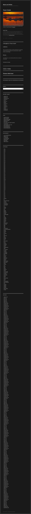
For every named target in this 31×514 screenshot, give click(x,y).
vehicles (5, 284)
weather (5, 287)
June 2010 (5, 502)
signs (4, 267)
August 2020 (6, 373)
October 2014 (6, 447)
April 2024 (5, 326)
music (5, 246)
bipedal (5, 102)
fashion (5, 231)
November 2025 (6, 306)
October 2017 (6, 409)
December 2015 (6, 432)
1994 (4, 174)
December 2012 (6, 470)
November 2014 (6, 446)
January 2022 (6, 355)
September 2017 (6, 410)
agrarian (5, 198)
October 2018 (6, 396)
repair (5, 263)
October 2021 (6, 358)
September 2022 (6, 346)
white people (6, 288)
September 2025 (6, 308)
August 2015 (5, 436)
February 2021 (6, 366)
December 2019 (6, 381)
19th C (5, 179)
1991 (4, 173)
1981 (4, 163)
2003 (4, 183)
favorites (5, 233)
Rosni (5, 266)
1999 (4, 178)
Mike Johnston (6, 141)
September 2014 (6, 448)
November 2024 (6, 319)
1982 (4, 164)
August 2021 (5, 360)
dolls (4, 226)
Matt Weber (5, 140)
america (5, 201)
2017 (4, 194)
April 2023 (5, 339)
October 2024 (6, 320)
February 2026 (6, 303)
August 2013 (5, 462)
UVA (4, 283)
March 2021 (5, 365)
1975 (4, 157)
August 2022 (6, 347)
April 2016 (5, 428)
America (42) (6, 97)
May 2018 (5, 401)
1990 (4, 172)
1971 (4, 153)
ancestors (5, 202)
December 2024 (6, 318)
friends (5, 238)
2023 (4, 197)
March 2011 (5, 492)
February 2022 (6, 354)
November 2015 (6, 433)
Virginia (5, 285)
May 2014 (5, 452)
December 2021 (6, 356)
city (4, 215)
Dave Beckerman (6, 138)
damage (5, 220)
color (4, 216)
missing (5, 245)
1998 (4, 177)
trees (4, 280)
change (5, 213)
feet (4, 234)
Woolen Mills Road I (7, 125)
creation (5, 218)
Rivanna (14, 27)
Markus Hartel (6, 139)
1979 (4, 161)
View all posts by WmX (11, 35)
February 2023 (6, 341)
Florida (5, 237)
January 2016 (6, 431)
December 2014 (6, 445)
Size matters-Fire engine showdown (9, 122)
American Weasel (6, 117)
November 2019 (6, 382)
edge (4, 227)
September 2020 (6, 372)
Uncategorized (6, 281)
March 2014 (5, 454)
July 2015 (5, 437)
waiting (5, 286)
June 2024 (5, 324)
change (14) (5, 103)
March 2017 (5, 416)
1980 (4, 162)
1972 (4, 154)
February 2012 (6, 481)
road (4, 265)
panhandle (5, 253)
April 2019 (5, 390)
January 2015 (6, 444)
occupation (5, 252)
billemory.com (6, 136)
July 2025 (5, 310)
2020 (4, 196)
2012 (4, 192)
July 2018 (5, 399)
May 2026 (5, 300)
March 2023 (5, 340)
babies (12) (5, 101)
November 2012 (6, 471)
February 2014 (6, 455)
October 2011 (6, 485)
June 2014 (5, 451)
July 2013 (5, 463)
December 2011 (6, 483)
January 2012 (6, 482)
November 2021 (6, 357)
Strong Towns (6, 123)
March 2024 (5, 327)
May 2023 (5, 338)
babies (5, 210)
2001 (4, 181)
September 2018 (6, 397)
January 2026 (6, 304)
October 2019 (6, 383)
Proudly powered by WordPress (11, 511)
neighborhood (6, 247)
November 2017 (6, 408)
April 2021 (5, 364)
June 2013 (5, 464)
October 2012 (6, 472)
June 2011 (5, 489)
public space (5, 262)
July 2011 (5, 488)
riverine (5, 264)
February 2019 (6, 392)
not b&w (5, 250)
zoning (5, 289)
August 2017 (5, 411)
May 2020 (5, 376)
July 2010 (5, 501)
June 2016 (5, 426)
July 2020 (5, 374)
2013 (4, 193)
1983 (4, 165)
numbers (5, 251)
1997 (4, 176)
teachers (5, 273)
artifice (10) (5, 99)
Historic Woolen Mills (7, 119)
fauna (5, 232)
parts (4, 254)
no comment (6, 249)
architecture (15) (6, 98)
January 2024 (6, 329)
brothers (5, 212)
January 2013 (6, 469)
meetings (5, 244)
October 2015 (6, 434)
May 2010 (5, 503)
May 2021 (5, 363)
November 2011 (6, 484)
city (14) (5, 104)
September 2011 (6, 486)
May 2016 (5, 427)
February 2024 (6, 328)
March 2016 (5, 429)
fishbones (5, 235)
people (5, 256)
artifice (5, 208)
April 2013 (5, 466)
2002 (4, 182)
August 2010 (5, 500)
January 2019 (6, 393)
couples (5, 217)
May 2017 (5, 414)
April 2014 (5, 453)
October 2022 (6, 345)
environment (6, 228)
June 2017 (5, 413)
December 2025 (6, 305)
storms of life (6, 271)
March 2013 (5, 467)
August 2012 (5, 474)
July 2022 (5, 348)
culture (5, 219)
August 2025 (6, 309)
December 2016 (6, 419)
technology (5, 274)
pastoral (5, 255)
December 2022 (6, 343)
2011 (4, 191)
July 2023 (5, 336)
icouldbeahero (5, 46)
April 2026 (5, 301)
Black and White (7, 4)
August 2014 (5, 449)
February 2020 (6, 379)
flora (4, 236)
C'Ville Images (6, 137)
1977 (4, 159)
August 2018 (5, 398)
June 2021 (5, 362)
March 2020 (5, 378)
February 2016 (6, 430)
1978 (4, 160)
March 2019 (5, 391)
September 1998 (6, 507)
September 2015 (6, 435)
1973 (4, 155)
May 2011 (5, 490)
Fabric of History (6, 118)
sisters (5, 268)
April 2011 (5, 491)
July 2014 (5, 450)
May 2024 (5, 325)
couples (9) (5, 105)
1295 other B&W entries (7, 135)
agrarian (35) (6, 96)
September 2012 (6, 473)
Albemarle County (6, 200)
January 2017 (6, 418)
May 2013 (5, 465)
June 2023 (5, 337)
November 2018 (6, 395)
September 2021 (6, 359)
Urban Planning (6, 282)
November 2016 (6, 420)
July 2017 (5, 412)
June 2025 (5, 311)
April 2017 (5, 415)
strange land (6, 272)
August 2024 (6, 322)
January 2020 (6, 380)
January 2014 (6, 456)
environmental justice (7, 229)
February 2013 (6, 468)
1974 (4, 156)
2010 (4, 190)
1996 (4, 175)
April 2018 (5, 402)
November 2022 (6, 344)
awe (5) (5, 100)
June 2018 (5, 400)
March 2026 (5, 302)
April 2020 (5, 377)
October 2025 (6, 307)
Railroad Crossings (6, 120)
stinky (5, 270)
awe (4, 209)
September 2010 (6, 499)
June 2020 (5, 375)
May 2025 (5, 312)
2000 (4, 180)
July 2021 (5, 361)
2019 (4, 195)
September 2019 (6, 384)
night (4, 248)
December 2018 (6, 394)
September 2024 (6, 321)
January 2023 (6, 342)
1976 (4, 158)
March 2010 (5, 505)
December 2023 (6, 330)
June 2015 (5, 438)
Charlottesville (6, 214)
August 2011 (5, 487)
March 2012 (5, 480)
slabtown (5, 269)
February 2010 (6, 506)
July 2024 (5, 323)
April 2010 (5, 504)
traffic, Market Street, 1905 (8, 124)
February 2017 (6, 417)
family (5, 230)
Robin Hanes (6, 121)
